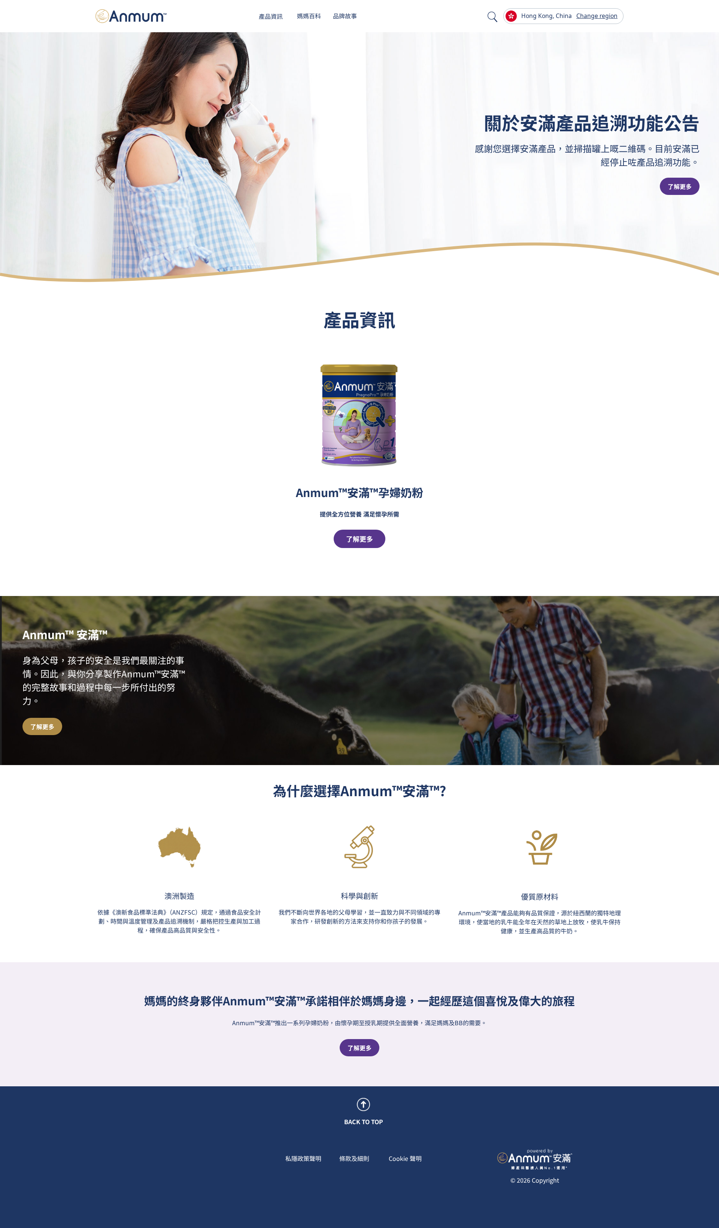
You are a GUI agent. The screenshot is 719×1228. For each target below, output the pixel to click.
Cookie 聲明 (405, 1158)
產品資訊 (271, 16)
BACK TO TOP (363, 1121)
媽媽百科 (309, 15)
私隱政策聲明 (303, 1158)
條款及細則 (354, 1158)
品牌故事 (345, 15)
